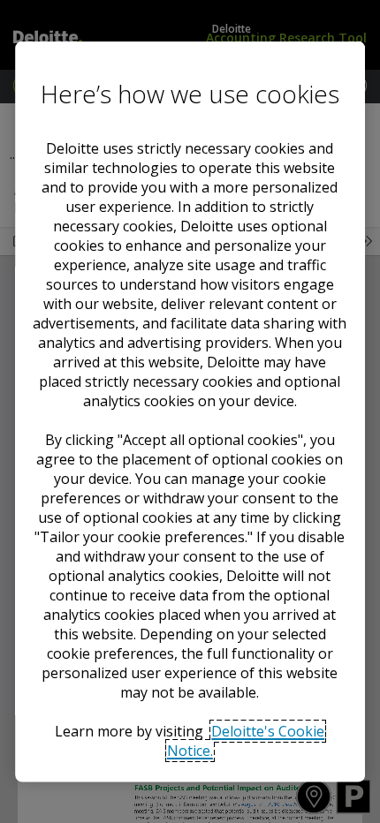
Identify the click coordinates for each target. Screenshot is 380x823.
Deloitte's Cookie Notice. (246, 740)
